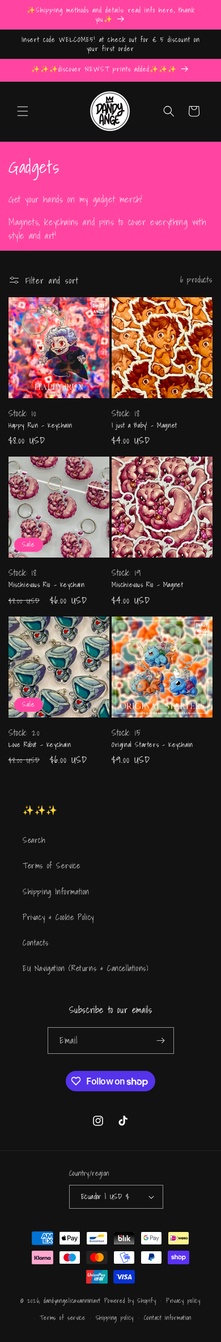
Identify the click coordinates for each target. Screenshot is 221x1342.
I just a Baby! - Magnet (144, 425)
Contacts (36, 942)
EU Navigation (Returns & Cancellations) (85, 968)
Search (34, 840)
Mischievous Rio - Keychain (46, 584)
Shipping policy (115, 1318)
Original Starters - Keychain (152, 744)
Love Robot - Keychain (39, 744)
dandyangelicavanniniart (72, 1300)
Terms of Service (51, 865)
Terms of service (63, 1318)
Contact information (168, 1318)
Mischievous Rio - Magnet (147, 584)
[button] (22, 111)
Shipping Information (56, 891)
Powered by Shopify (130, 1300)
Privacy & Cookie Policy (58, 917)
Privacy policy (183, 1300)
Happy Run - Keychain (40, 425)
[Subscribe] (160, 1040)
